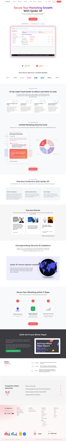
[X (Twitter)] (7, 413)
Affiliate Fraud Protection (20, 412)
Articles (42, 411)
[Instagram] (11, 413)
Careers (55, 411)
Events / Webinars (44, 418)
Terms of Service (38, 439)
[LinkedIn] (5, 413)
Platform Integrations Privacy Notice (56, 439)
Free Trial (58, 1)
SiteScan (18, 414)
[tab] (25, 24)
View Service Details (13, 161)
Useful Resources (44, 414)
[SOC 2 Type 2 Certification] (24, 434)
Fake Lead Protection (20, 411)
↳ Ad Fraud (43, 421)
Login (46, 1)
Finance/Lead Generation (32, 411)
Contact (55, 412)
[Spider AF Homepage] (9, 408)
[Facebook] (9, 413)
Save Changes (22, 49)
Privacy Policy (43, 439)
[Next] (31, 147)
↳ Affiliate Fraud (44, 424)
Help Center (43, 415)
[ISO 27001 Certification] (20, 434)
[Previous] (5, 147)
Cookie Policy (48, 439)
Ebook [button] (54, 1)
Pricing (18, 415)
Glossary (42, 412)
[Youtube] (13, 413)
